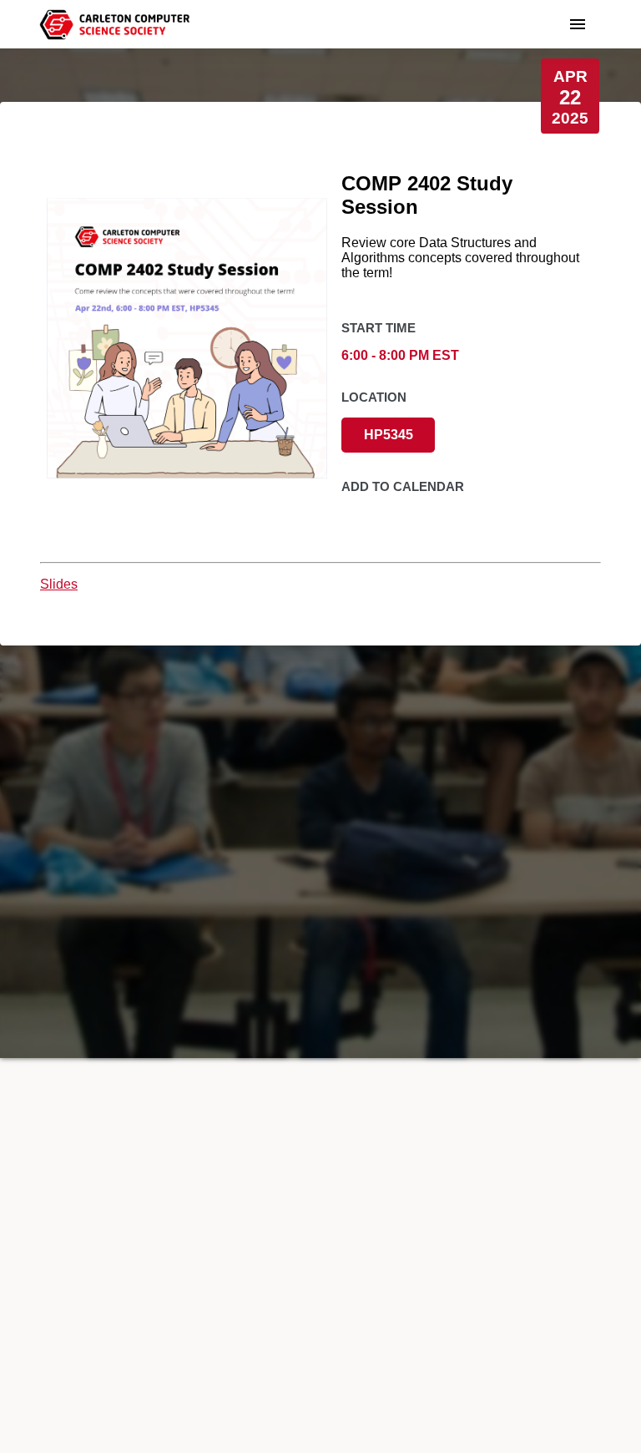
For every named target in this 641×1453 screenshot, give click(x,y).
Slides (59, 584)
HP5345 (388, 435)
